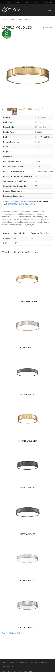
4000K (26, 204)
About (17, 2)
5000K (32, 204)
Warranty (34, 662)
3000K (15, 204)
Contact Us (27, 2)
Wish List (48, 28)
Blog (36, 2)
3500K (21, 204)
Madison (39, 122)
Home (9, 2)
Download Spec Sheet (28, 202)
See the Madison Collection (13, 633)
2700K (10, 204)
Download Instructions (10, 202)
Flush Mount (40, 117)
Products (12, 19)
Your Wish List (47, 2)
